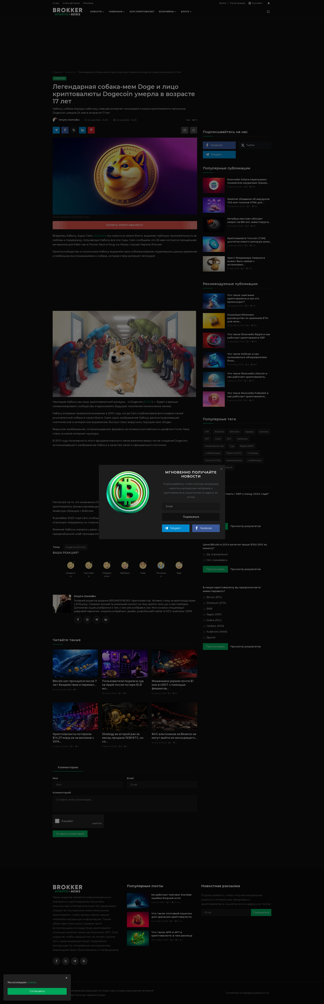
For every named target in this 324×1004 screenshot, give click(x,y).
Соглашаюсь (37, 991)
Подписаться (191, 516)
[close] (66, 978)
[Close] (221, 468)
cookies (31, 982)
